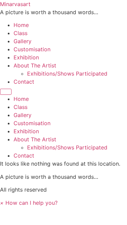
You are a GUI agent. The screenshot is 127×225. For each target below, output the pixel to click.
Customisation (32, 49)
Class (20, 33)
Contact (24, 81)
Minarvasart (15, 4)
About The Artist (35, 65)
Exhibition (26, 57)
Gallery (22, 41)
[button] (29, 202)
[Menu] (6, 92)
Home (21, 25)
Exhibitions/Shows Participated (67, 73)
